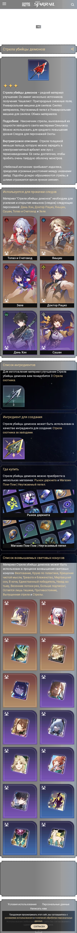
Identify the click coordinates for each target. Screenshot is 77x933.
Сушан (7, 211)
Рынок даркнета (45, 480)
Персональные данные (55, 904)
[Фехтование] (20, 727)
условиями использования (19, 918)
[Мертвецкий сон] (57, 654)
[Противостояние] (57, 801)
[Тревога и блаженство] (57, 617)
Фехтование (23, 573)
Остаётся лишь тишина (18, 590)
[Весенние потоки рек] (20, 764)
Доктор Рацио (44, 207)
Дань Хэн (27, 207)
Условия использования (22, 904)
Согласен (39, 926)
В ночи (13, 581)
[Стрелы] (57, 838)
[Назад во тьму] (57, 727)
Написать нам (38, 908)
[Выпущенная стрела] (20, 838)
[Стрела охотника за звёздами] (14, 448)
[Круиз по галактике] (20, 654)
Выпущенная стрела (16, 594)
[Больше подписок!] (57, 764)
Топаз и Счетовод (24, 211)
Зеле (42, 211)
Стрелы (38, 594)
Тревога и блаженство (38, 577)
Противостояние (46, 590)
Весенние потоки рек (25, 586)
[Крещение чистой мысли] (20, 617)
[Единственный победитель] (57, 690)
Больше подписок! (53, 586)
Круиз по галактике (45, 573)
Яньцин (60, 207)
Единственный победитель (37, 581)
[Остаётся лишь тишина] (20, 801)
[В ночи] (20, 690)
